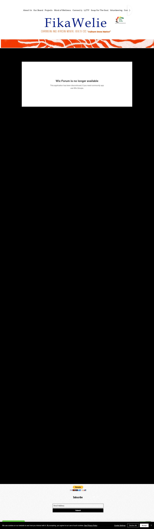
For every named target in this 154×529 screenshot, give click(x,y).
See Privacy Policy (90, 525)
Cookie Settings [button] (119, 525)
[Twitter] (94, 497)
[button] (78, 488)
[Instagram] (97, 497)
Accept (144, 525)
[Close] (151, 525)
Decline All (133, 525)
